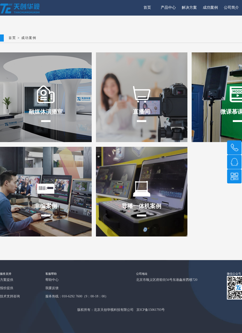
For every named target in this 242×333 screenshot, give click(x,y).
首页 (147, 8)
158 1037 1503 (234, 147)
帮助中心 (52, 280)
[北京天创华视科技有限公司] (19, 12)
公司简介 (231, 8)
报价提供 (6, 288)
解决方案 (189, 8)
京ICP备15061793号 (150, 310)
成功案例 (210, 8)
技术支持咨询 (10, 296)
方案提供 (6, 280)
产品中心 (168, 8)
